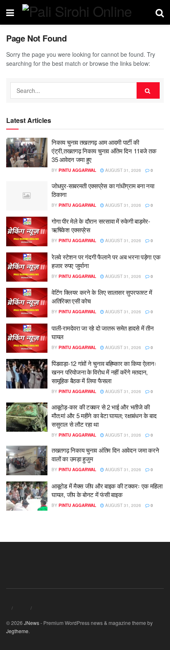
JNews (31, 622)
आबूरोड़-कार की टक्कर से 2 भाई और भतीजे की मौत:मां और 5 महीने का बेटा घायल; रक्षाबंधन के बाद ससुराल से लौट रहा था (104, 415)
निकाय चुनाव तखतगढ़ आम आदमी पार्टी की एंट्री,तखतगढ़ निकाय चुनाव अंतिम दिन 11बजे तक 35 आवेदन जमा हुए (104, 151)
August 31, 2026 (122, 170)
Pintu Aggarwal (77, 170)
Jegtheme (17, 630)
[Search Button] (148, 90)
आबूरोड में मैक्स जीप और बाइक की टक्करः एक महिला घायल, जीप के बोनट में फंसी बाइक (107, 490)
